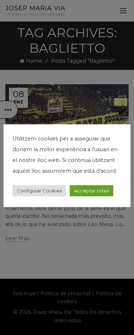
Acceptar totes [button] (91, 190)
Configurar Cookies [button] (39, 190)
